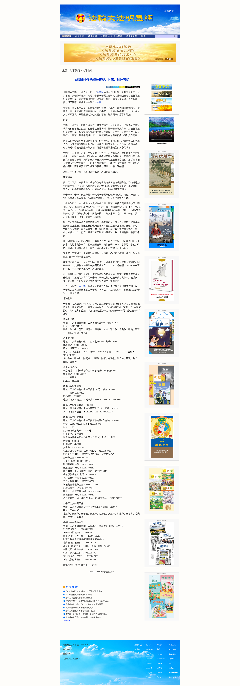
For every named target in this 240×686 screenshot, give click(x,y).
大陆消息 (87, 70)
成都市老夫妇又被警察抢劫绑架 (79, 598)
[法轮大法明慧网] (81, 14)
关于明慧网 (67, 649)
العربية (148, 645)
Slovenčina (172, 654)
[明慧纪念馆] (131, 37)
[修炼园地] (105, 37)
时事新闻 (75, 70)
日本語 (159, 668)
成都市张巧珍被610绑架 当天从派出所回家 (84, 591)
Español (149, 668)
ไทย (170, 663)
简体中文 (138, 649)
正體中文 (138, 645)
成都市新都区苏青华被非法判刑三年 (81, 611)
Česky (148, 654)
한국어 (159, 672)
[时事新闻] (66, 37)
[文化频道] (117, 37)
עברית (159, 645)
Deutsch (149, 658)
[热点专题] (79, 37)
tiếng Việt (172, 677)
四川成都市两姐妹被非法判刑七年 (80, 608)
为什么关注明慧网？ (71, 659)
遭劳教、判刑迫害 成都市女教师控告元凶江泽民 (86, 614)
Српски (172, 658)
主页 (64, 70)
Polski (159, 677)
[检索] (143, 37)
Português (172, 645)
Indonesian (161, 658)
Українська (173, 672)
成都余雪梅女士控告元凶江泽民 (79, 595)
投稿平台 (67, 654)
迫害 (99, 102)
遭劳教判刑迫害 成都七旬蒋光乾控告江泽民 (84, 604)
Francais (149, 677)
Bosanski (149, 649)
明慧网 (100, 92)
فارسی (149, 672)
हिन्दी (158, 649)
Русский (172, 649)
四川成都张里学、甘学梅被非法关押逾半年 (83, 617)
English (149, 663)
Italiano (159, 663)
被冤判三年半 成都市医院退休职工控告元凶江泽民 (87, 601)
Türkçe (171, 668)
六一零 (82, 286)
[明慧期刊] (92, 37)
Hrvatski (160, 654)
